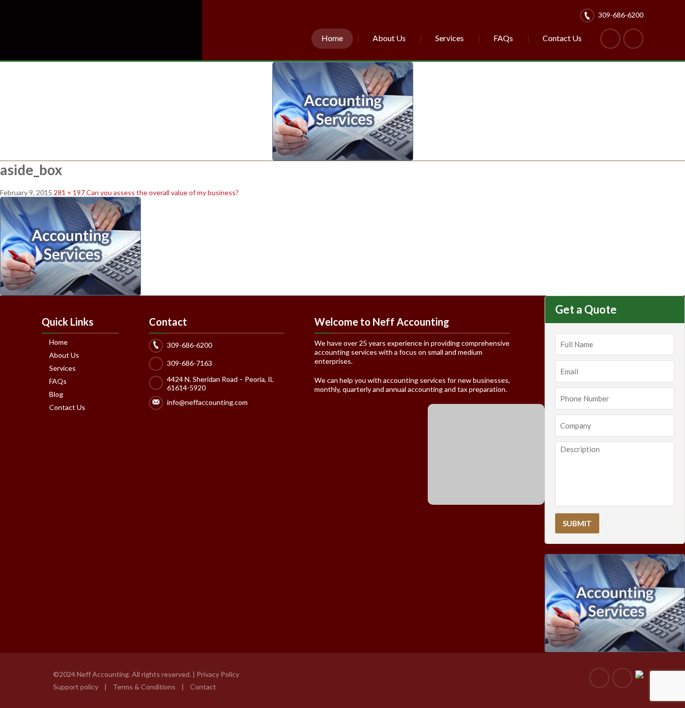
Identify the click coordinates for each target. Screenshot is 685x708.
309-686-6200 (620, 15)
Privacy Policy (218, 674)
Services (449, 38)
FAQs (503, 38)
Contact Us (562, 38)
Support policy (75, 686)
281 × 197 (69, 192)
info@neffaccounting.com (207, 402)
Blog (56, 394)
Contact (203, 686)
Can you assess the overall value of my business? (162, 192)
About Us (389, 38)
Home (332, 38)
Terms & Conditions (145, 686)
